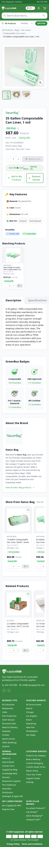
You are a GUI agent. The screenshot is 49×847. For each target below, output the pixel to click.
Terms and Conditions (32, 844)
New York (30, 727)
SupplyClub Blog (9, 769)
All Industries (8, 704)
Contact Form (8, 766)
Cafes (4, 712)
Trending (24, 23)
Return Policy (32, 770)
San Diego (30, 735)
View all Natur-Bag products (18, 487)
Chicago (29, 712)
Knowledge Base (9, 773)
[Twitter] (9, 690)
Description (13, 300)
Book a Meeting (33, 759)
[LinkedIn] (4, 690)
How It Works (8, 762)
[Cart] (44, 8)
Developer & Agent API (12, 796)
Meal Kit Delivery (10, 727)
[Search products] (43, 15)
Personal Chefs (9, 723)
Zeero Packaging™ (34, 815)
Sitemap (30, 782)
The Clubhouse (9, 785)
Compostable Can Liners (14, 33)
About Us (6, 758)
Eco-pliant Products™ (35, 808)
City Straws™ (32, 812)
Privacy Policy (13, 844)
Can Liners (26, 30)
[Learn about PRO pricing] (18, 128)
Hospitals (6, 731)
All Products (10, 23)
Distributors (7, 792)
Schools (5, 735)
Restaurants (7, 708)
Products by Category (36, 755)
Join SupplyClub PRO (11, 805)
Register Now (8, 809)
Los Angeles (31, 716)
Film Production (9, 716)
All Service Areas (33, 704)
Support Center (33, 778)
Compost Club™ (33, 819)
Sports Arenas (8, 738)
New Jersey (31, 723)
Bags (17, 30)
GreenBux (6, 788)
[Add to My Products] (28, 509)
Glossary (6, 777)
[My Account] (38, 8)
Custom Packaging (34, 763)
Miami (29, 719)
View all (39, 502)
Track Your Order (34, 774)
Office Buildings (9, 742)
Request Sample (36, 178)
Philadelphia (32, 731)
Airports (6, 746)
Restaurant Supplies (11, 781)
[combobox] (24, 15)
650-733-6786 (42, 2)
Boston (29, 708)
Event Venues (8, 719)
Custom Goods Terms (35, 767)
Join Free (41, 23)
